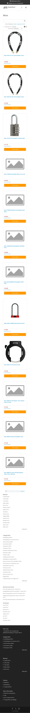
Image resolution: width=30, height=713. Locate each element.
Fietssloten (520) (7, 572)
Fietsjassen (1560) (7, 546)
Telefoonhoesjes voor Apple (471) (10, 578)
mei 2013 (5, 618)
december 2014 (6, 611)
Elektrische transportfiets (9, 693)
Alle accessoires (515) (8, 574)
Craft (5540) (5, 498)
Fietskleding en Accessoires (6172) (10, 539)
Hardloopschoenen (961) (8, 557)
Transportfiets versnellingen (10, 699)
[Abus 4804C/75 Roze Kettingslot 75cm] (15, 426)
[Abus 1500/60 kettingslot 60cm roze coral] (15, 164)
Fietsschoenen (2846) (8, 541)
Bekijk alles (24, 529)
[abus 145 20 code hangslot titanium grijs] (15, 125)
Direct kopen (15, 66)
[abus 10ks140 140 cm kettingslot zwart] (15, 84)
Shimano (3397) (6, 507)
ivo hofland (15, 711)
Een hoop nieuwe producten (9, 599)
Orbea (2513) (6, 514)
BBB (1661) (5, 527)
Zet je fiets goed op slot (8, 589)
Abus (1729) (5, 524)
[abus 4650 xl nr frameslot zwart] (15, 352)
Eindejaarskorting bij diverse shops (11, 595)
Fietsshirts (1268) (7, 552)
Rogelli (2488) (6, 516)
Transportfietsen (8, 686)
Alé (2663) (5, 511)
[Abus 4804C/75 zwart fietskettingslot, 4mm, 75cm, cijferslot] (15, 462)
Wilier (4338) (6, 503)
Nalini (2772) (6, 509)
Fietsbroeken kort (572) (8, 565)
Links (5, 695)
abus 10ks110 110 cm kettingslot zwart (14, 55)
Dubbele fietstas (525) (8, 570)
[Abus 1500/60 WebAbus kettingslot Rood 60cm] (15, 200)
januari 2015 (6, 609)
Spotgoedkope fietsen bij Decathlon (11, 591)
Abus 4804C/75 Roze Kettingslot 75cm (13, 436)
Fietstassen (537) (7, 567)
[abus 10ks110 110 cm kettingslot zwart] (15, 43)
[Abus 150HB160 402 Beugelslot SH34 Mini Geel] (15, 236)
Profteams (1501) (7, 548)
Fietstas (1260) (6, 554)
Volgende (22, 491)
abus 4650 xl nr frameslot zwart (12, 364)
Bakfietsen (6, 682)
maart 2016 (5, 605)
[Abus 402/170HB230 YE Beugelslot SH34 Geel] (15, 272)
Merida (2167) (6, 520)
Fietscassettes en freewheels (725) (11, 563)
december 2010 (6, 620)
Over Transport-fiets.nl (9, 697)
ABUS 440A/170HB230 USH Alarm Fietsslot (14, 323)
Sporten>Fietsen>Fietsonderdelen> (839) (12, 561)
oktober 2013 (6, 614)
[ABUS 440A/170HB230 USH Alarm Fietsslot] (15, 310)
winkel (15, 24)
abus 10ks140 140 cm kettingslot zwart (14, 96)
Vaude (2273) (6, 518)
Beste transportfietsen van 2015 (10, 593)
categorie (19, 24)
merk (24, 24)
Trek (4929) (5, 501)
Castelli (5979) (6, 496)
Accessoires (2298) (7, 544)
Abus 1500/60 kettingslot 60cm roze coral (14, 174)
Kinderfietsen (7, 684)
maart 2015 (5, 607)
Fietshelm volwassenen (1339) (10, 550)
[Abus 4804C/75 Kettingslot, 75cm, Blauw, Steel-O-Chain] (15, 390)
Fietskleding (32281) (7, 537)
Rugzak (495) (6, 576)
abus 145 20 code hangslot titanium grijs (14, 138)
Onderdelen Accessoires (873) (9, 559)
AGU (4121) (5, 505)
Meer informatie (7, 63)
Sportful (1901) (6, 522)
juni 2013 (5, 616)
